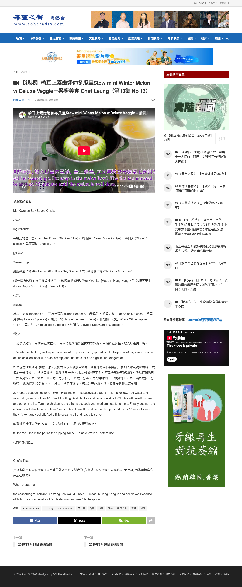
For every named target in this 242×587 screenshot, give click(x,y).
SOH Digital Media (62, 574)
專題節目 (25, 71)
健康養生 (75, 38)
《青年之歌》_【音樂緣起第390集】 (203, 173)
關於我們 (224, 3)
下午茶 (81, 508)
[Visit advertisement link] (160, 19)
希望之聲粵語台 (29, 574)
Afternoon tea (31, 508)
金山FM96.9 (200, 3)
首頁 (15, 71)
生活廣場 (55, 38)
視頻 (218, 38)
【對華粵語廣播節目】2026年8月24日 (188, 137)
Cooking (49, 508)
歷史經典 (114, 38)
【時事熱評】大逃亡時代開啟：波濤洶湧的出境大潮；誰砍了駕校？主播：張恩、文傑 (201, 285)
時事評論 (36, 38)
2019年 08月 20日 (23, 100)
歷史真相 (134, 38)
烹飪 (133, 508)
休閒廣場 (154, 38)
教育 (204, 38)
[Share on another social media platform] (151, 520)
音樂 (190, 38)
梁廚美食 (53, 100)
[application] (196, 348)
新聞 (19, 38)
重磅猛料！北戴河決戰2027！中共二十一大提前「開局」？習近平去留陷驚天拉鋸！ (201, 157)
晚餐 (110, 508)
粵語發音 (212, 3)
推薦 (101, 508)
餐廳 (143, 508)
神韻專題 (173, 38)
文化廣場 (95, 38)
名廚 (91, 508)
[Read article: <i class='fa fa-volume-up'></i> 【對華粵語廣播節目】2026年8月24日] (196, 107)
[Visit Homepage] (39, 20)
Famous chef (65, 508)
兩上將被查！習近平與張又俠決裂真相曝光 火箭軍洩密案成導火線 (200, 248)
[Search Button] (227, 38)
